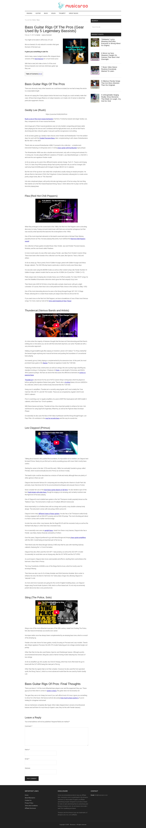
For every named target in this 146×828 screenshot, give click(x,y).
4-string (67, 382)
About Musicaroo (30, 798)
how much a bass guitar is (69, 698)
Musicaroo (73, 5)
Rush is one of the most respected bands (39, 119)
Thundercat (29, 380)
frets (57, 370)
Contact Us (28, 800)
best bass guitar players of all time (56, 490)
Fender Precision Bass (47, 138)
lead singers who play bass (37, 492)
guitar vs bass (52, 691)
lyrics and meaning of (60, 301)
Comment (28, 726)
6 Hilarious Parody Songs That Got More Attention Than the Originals (110, 83)
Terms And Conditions (31, 805)
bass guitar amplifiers (78, 537)
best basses (39, 59)
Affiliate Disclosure (30, 808)
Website (27, 768)
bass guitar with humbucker (67, 148)
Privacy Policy (29, 803)
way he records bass (52, 418)
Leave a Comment (47, 35)
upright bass (48, 530)
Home (26, 795)
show (40, 74)
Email (27, 759)
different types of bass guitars (49, 513)
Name (27, 749)
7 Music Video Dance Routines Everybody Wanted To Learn (109, 69)
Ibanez (45, 363)
